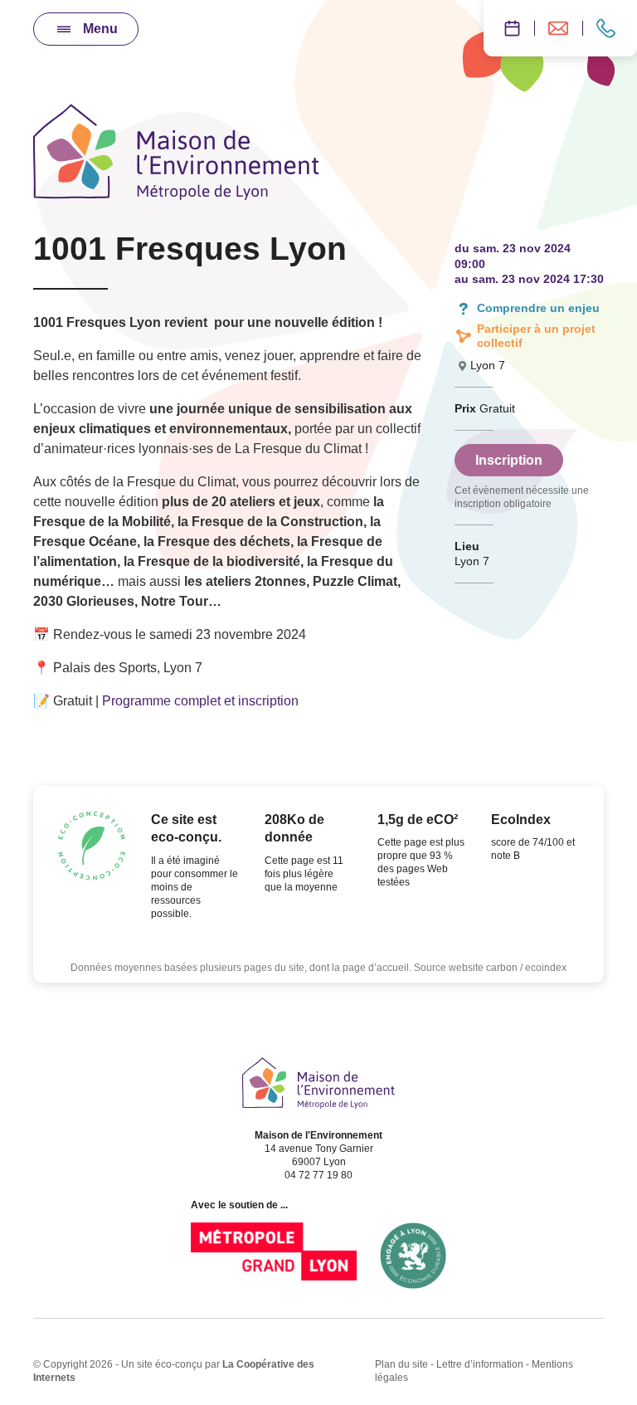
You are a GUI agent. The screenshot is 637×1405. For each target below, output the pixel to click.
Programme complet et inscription (200, 701)
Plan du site (401, 1364)
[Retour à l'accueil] (318, 1083)
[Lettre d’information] (558, 28)
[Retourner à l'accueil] (176, 152)
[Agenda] (509, 28)
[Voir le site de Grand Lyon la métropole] (274, 1255)
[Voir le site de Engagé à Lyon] (413, 1255)
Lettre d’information (479, 1364)
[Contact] (609, 28)
